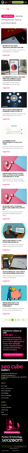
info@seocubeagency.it (8, 375)
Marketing (19, 16)
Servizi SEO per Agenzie (8, 23)
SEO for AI (18, 20)
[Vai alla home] (6, 2)
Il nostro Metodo (6, 407)
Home (3, 9)
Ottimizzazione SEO (7, 20)
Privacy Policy (5, 450)
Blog (2, 412)
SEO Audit (4, 386)
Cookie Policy (15, 450)
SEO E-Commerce (6, 388)
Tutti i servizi (4, 398)
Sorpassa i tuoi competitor (13, 355)
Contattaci (4, 414)
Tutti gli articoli (8, 16)
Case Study (4, 410)
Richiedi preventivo (18, 2)
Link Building (4, 393)
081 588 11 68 (13, 373)
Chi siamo (4, 405)
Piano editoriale (5, 391)
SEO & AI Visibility (6, 395)
